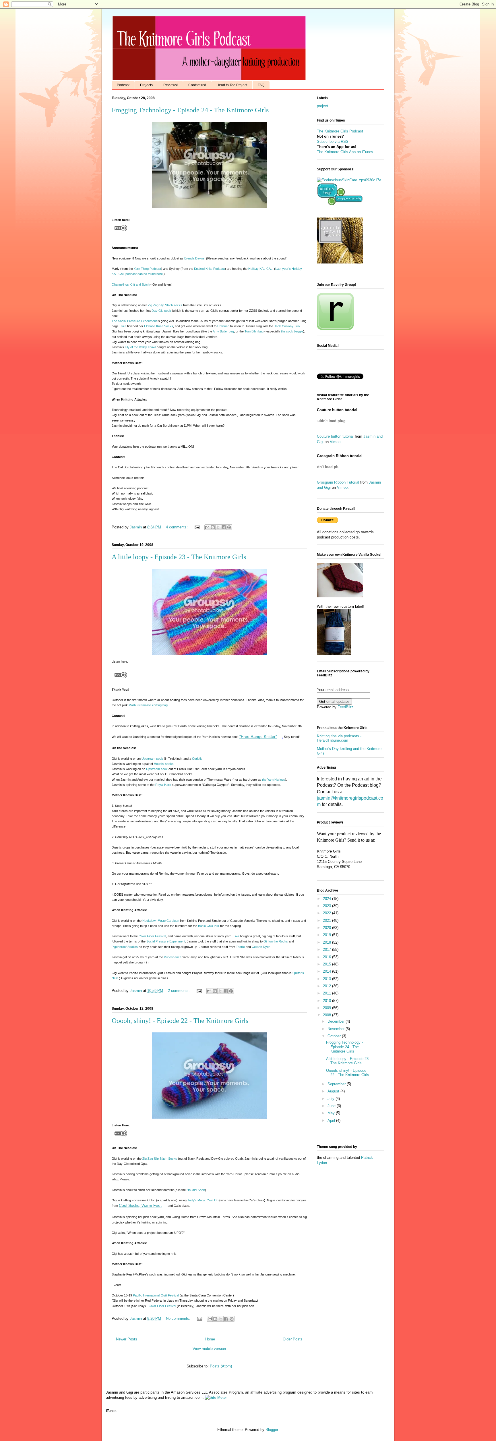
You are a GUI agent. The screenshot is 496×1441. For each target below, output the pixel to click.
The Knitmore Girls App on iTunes (345, 152)
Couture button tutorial (335, 436)
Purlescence (172, 957)
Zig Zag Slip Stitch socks (165, 305)
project (322, 106)
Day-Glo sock (161, 310)
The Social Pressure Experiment (134, 321)
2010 (327, 1000)
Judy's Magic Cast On (202, 1200)
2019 (327, 935)
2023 (327, 906)
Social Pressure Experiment (165, 941)
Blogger (272, 1429)
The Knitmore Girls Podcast (340, 131)
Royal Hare (163, 784)
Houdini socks (164, 763)
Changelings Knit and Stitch (131, 284)
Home (210, 1339)
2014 (327, 971)
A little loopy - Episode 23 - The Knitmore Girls (179, 557)
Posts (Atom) (221, 1366)
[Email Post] (197, 527)
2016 (327, 957)
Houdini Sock (196, 1190)
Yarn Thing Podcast (147, 268)
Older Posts (293, 1339)
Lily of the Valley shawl (140, 347)
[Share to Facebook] (223, 527)
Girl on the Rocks (276, 941)
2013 (327, 979)
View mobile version (209, 1348)
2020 (327, 928)
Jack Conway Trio (287, 326)
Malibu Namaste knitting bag (148, 705)
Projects (146, 85)
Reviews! (170, 85)
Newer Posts (126, 1339)
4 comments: (177, 527)
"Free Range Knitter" (258, 736)
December (337, 1021)
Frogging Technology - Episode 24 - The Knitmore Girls (190, 110)
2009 (327, 1008)
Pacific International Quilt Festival (156, 1295)
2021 (327, 920)
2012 (327, 986)
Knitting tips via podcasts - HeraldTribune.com (339, 738)
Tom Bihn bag (254, 331)
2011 (327, 993)
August (334, 1091)
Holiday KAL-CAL (260, 268)
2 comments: (179, 990)
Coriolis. (197, 758)
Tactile (240, 947)
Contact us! (197, 85)
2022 (327, 913)
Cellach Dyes (261, 947)
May (332, 1113)
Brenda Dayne (194, 258)
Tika (123, 326)
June (332, 1106)
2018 (327, 942)
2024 (327, 898)
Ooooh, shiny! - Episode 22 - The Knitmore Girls (180, 1020)
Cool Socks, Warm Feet (140, 1205)
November (337, 1029)
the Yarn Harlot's (273, 779)
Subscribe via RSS (332, 141)
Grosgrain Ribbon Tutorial (338, 482)
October (335, 1036)
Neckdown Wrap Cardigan (160, 920)
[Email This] (207, 527)
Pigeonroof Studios (125, 947)
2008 (327, 1015)
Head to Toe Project (231, 85)
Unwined (223, 326)
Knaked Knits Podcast (209, 268)
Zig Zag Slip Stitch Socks (159, 1158)
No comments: (178, 1318)
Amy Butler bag (223, 331)
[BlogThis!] (213, 527)
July (332, 1098)
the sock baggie (292, 331)
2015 (327, 964)
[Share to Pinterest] (229, 527)
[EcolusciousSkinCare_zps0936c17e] (349, 180)
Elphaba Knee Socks (158, 326)
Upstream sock (152, 758)
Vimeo (335, 442)
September (337, 1084)
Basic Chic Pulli (209, 926)
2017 (327, 949)
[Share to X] (218, 527)
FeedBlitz (345, 707)
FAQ (261, 85)
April (332, 1120)
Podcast (123, 85)
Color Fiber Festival (152, 936)
